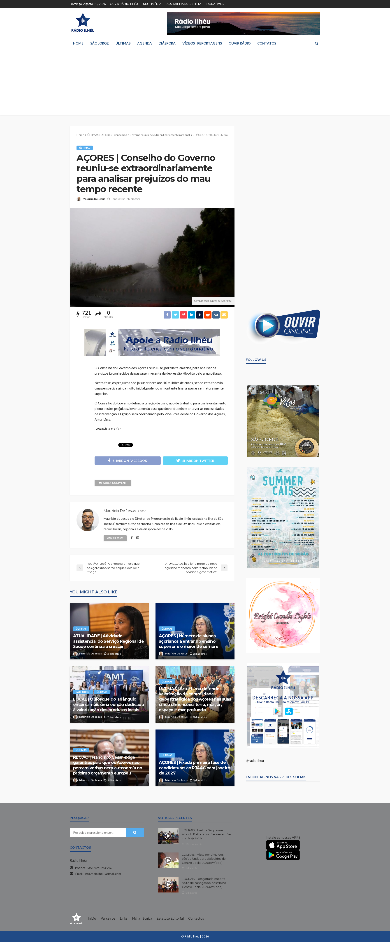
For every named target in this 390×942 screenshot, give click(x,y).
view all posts (115, 538)
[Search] (316, 43)
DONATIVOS (215, 4)
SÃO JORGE (99, 43)
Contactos (196, 918)
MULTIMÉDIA (152, 4)
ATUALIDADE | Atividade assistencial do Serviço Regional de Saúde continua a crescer (108, 641)
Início (92, 918)
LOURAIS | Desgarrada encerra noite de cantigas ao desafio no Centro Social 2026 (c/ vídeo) (204, 883)
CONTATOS (266, 43)
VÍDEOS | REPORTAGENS (202, 43)
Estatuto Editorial (170, 918)
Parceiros (108, 918)
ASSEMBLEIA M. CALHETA (184, 4)
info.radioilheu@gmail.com (103, 874)
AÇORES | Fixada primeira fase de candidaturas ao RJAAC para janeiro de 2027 (194, 768)
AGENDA (144, 43)
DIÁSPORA (167, 43)
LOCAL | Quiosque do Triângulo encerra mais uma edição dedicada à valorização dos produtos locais (108, 704)
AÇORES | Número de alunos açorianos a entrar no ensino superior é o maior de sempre (188, 641)
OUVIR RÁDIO (240, 43)
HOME (78, 43)
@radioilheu (255, 760)
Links (124, 918)
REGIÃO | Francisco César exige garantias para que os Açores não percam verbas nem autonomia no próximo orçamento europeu (107, 765)
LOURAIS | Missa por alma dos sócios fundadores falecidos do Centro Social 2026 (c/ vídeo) (204, 858)
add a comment (115, 482)
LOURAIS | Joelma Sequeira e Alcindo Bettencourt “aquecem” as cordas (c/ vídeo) (206, 834)
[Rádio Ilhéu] (83, 22)
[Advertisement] (195, 83)
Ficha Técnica (142, 918)
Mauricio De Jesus (94, 199)
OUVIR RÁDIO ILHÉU (124, 4)
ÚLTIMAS (123, 43)
